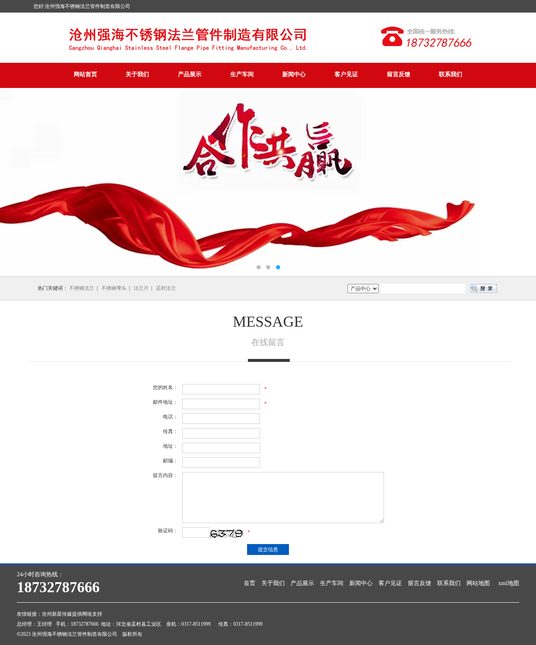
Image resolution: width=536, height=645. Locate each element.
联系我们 (450, 74)
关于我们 (137, 74)
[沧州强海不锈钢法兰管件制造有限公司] (268, 182)
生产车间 (242, 74)
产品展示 (189, 74)
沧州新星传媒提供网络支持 (72, 614)
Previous (14, 182)
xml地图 (508, 583)
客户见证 (346, 74)
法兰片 (141, 288)
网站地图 (478, 583)
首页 (249, 583)
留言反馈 (398, 74)
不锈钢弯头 (113, 288)
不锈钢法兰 (81, 288)
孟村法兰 (166, 288)
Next (521, 182)
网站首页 (85, 74)
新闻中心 (294, 74)
